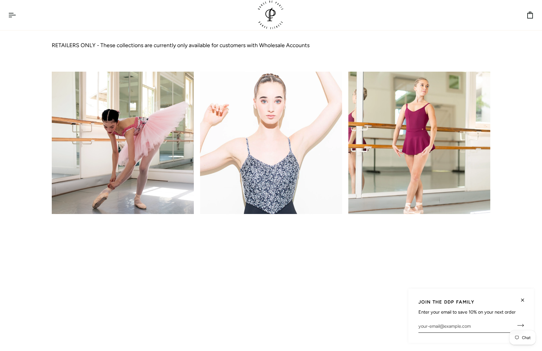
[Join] (518, 325)
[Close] (525, 297)
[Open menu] (17, 15)
